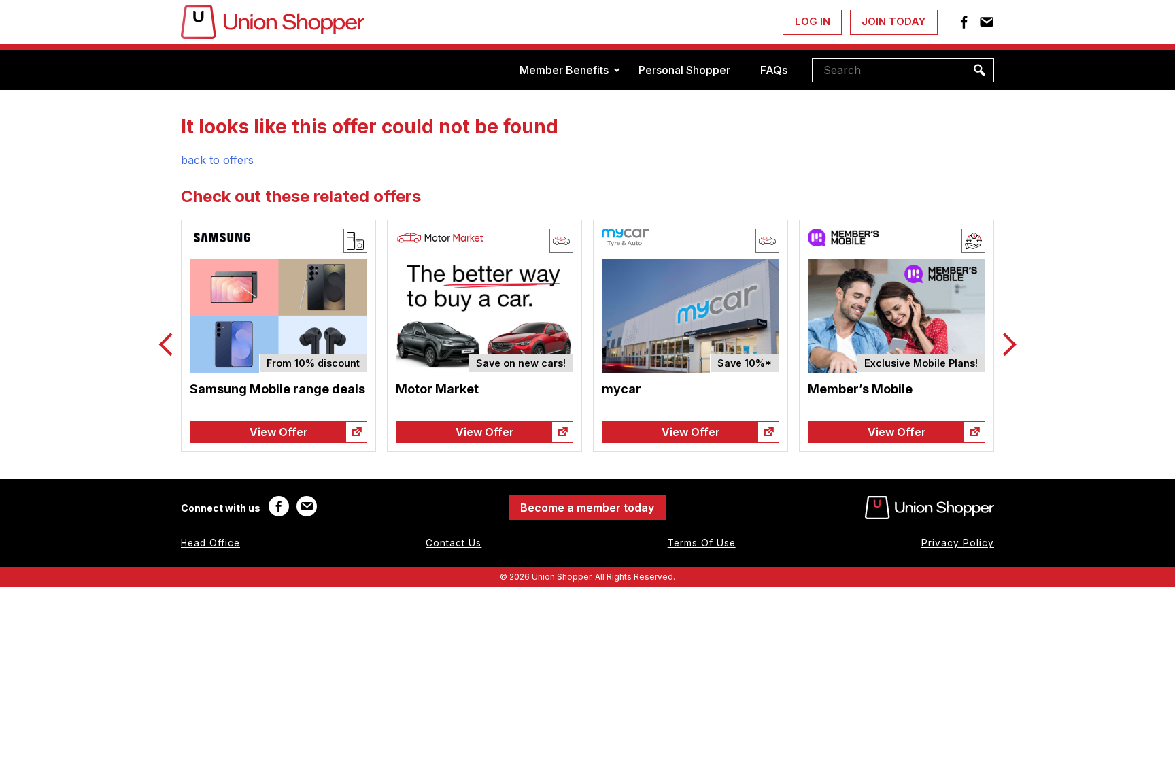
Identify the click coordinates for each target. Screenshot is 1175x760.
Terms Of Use (702, 543)
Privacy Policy (957, 543)
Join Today (893, 21)
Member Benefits (564, 70)
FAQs (773, 70)
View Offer (279, 432)
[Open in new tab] (356, 432)
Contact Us (453, 543)
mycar (621, 389)
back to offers (217, 160)
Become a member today (587, 507)
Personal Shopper (684, 70)
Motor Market (437, 389)
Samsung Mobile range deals (277, 389)
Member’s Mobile (860, 389)
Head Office (210, 543)
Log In (812, 21)
